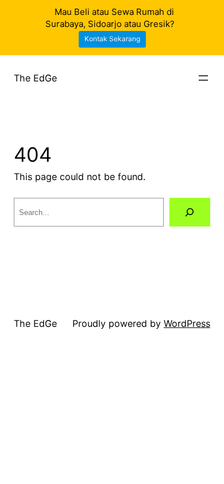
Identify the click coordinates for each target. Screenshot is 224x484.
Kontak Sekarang (112, 38)
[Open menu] (203, 78)
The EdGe (35, 78)
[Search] (189, 212)
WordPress (187, 323)
